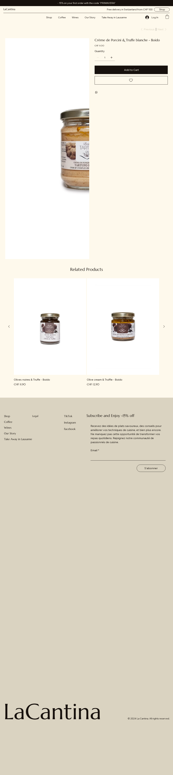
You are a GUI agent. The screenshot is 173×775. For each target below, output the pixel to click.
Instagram (70, 422)
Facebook (70, 429)
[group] (86, 332)
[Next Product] (164, 326)
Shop (7, 416)
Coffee (8, 422)
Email (95, 450)
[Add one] (111, 57)
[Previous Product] (9, 326)
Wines (7, 427)
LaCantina (9, 9)
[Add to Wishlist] (131, 80)
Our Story (10, 433)
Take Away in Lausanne (18, 439)
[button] (167, 17)
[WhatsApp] (96, 92)
